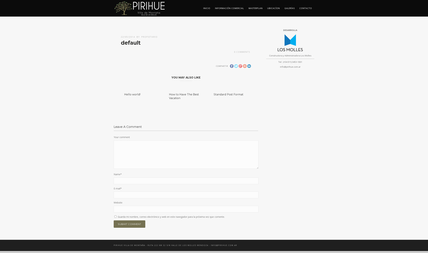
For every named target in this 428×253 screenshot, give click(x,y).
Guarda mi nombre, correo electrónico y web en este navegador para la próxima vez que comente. (171, 216)
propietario (149, 36)
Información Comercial (229, 8)
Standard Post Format (228, 94)
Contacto (305, 8)
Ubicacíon (273, 8)
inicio (206, 8)
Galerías (290, 8)
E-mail (118, 188)
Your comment (122, 137)
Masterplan (256, 8)
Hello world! (132, 94)
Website (118, 202)
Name (118, 174)
